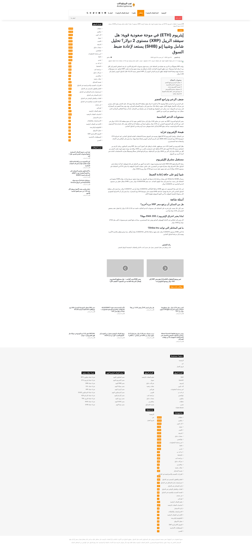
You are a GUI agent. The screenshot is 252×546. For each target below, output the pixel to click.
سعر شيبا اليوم (120, 404)
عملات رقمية (97, 79)
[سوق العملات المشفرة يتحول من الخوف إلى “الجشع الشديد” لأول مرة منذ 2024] (111, 324)
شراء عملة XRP (90, 389)
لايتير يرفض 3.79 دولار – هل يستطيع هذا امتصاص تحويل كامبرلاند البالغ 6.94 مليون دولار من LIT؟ (172, 309)
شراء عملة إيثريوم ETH (88, 380)
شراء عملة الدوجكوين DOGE (86, 392)
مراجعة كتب (97, 69)
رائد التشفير (177, 57)
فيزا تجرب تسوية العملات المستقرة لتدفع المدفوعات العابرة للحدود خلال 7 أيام (79, 154)
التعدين (99, 140)
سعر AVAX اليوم (120, 401)
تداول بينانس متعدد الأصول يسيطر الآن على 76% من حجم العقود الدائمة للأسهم (79, 191)
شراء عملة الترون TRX (88, 398)
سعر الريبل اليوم (120, 389)
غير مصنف (98, 105)
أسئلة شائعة (176, 94)
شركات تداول (97, 72)
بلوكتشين (98, 50)
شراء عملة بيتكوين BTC (88, 377)
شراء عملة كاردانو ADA (88, 395)
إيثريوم (99, 44)
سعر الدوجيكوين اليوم (118, 392)
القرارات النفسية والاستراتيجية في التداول (89, 85)
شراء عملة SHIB (90, 404)
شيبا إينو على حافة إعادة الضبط (171, 91)
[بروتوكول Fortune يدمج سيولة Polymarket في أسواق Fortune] (97, 183)
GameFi (98, 66)
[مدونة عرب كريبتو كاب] (126, 4)
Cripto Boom (180, 407)
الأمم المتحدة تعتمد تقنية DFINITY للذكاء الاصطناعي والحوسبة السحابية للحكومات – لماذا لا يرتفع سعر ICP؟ (113, 309)
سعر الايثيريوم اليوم (119, 380)
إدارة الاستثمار (97, 117)
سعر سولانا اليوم (120, 386)
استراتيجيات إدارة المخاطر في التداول (90, 92)
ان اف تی (98, 63)
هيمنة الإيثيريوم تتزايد (174, 87)
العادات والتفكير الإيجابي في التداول (91, 98)
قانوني (99, 41)
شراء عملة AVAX (90, 401)
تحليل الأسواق (97, 130)
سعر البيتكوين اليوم (119, 377)
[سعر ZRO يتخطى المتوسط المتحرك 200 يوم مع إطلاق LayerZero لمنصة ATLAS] (81, 298)
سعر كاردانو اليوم (119, 395)
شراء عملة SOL (90, 386)
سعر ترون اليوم (120, 398)
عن (183, 363)
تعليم (134, 13)
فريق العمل (180, 366)
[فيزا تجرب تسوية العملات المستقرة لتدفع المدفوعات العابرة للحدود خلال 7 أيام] (97, 154)
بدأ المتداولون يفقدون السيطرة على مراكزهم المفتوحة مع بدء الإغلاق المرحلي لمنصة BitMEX (80, 173)
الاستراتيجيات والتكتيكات (94, 121)
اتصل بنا (110, 13)
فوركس (99, 108)
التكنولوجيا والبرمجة (95, 127)
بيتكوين (99, 31)
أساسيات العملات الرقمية (94, 114)
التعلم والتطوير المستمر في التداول (91, 88)
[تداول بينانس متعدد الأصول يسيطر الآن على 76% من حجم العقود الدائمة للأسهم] (97, 192)
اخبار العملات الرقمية (153, 13)
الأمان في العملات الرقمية (93, 124)
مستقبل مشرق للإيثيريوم (173, 89)
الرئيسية (163, 13)
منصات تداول (97, 47)
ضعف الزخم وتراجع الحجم (172, 82)
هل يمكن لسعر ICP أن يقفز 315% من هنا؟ (142, 307)
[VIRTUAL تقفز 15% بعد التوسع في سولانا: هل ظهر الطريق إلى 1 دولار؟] (81, 324)
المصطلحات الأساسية (95, 137)
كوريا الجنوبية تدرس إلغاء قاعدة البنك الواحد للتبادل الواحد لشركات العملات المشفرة (79, 163)
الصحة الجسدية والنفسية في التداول (91, 101)
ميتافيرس (98, 76)
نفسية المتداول (97, 82)
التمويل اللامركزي (94, 134)
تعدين (99, 60)
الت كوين (98, 35)
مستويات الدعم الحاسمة (173, 85)
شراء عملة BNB (90, 383)
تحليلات (141, 13)
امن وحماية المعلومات (94, 54)
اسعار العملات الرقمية (122, 13)
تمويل (99, 38)
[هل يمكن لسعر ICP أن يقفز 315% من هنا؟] (140, 298)
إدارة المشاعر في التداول (94, 95)
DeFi (99, 57)
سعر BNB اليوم (120, 383)
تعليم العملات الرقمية (95, 111)
